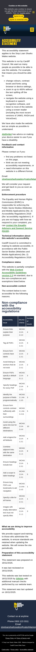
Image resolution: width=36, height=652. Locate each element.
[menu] (32, 30)
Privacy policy (14, 649)
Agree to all (18, 16)
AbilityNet (7, 134)
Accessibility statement (26, 649)
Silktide (20, 578)
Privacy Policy (10, 638)
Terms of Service (22, 638)
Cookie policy (25, 13)
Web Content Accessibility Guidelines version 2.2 (14, 273)
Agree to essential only (19, 19)
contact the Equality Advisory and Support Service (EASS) (17, 228)
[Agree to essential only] (33, 12)
